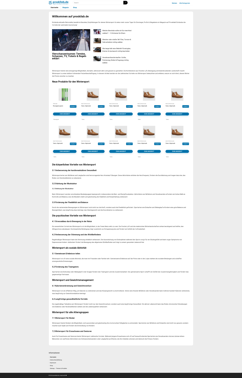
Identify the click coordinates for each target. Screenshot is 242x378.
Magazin (65, 7)
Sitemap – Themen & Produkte (58, 368)
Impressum (53, 362)
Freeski (55, 103)
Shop (75, 7)
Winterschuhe (85, 103)
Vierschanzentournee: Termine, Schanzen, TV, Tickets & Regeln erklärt (69, 56)
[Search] (125, 2)
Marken (174, 3)
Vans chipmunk (86, 106)
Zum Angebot (65, 114)
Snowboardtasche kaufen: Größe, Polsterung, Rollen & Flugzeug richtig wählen (115, 60)
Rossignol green (58, 106)
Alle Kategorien (184, 3)
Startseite (54, 7)
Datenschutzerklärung (56, 360)
